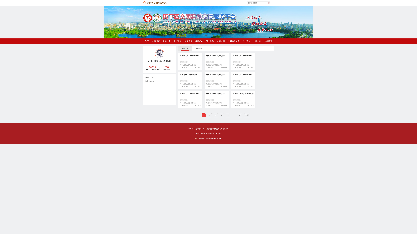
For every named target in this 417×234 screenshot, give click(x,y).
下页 (247, 115)
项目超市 (199, 41)
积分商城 (246, 41)
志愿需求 (188, 41)
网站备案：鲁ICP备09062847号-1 (210, 138)
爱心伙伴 (210, 41)
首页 (147, 41)
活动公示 (166, 41)
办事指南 (257, 41)
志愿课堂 (268, 41)
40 (240, 115)
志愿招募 (156, 41)
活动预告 (177, 41)
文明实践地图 (234, 41)
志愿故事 (221, 41)
